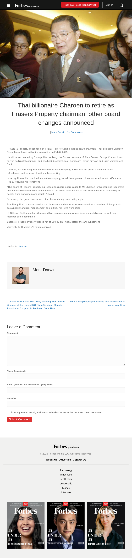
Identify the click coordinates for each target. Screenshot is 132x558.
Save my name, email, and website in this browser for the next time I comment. (56, 412)
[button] (80, 4)
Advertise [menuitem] (65, 459)
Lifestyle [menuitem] (66, 492)
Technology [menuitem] (66, 470)
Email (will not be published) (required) (30, 384)
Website (11, 398)
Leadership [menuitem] (66, 483)
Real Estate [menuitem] (66, 479)
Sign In (109, 4)
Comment (12, 333)
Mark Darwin (58, 132)
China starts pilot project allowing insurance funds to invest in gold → (97, 303)
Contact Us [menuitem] (79, 459)
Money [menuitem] (66, 487)
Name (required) (16, 371)
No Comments (74, 132)
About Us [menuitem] (51, 459)
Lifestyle (22, 246)
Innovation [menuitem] (66, 474)
